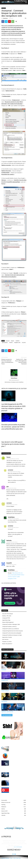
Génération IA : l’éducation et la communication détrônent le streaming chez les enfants (17, 762)
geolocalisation (5, 342)
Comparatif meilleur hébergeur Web (11, 624)
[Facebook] (2, 21)
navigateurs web (17, 342)
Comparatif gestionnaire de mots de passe (12, 630)
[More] (16, 21)
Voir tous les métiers (7, 715)
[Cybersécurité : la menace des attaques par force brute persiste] (5, 783)
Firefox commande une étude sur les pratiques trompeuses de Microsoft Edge (18, 755)
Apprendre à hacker (7, 637)
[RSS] (13, 854)
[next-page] (1, 449)
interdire (11, 342)
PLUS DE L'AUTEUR (20, 388)
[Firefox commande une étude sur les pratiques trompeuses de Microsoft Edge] (5, 756)
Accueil (2, 5)
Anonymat (8, 5)
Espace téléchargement (8, 622)
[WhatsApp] (12, 21)
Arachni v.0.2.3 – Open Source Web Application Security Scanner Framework (21, 362)
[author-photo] (14, 376)
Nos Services (5, 639)
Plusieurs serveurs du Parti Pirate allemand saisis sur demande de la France (7, 362)
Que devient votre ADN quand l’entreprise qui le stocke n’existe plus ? (13, 444)
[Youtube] (15, 854)
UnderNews (5, 18)
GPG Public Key (17, 858)
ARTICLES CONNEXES (8, 388)
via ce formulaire (18, 847)
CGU (11, 858)
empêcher (17, 340)
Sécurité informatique (7, 613)
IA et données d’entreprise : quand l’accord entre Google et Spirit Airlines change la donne (18, 748)
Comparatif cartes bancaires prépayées (11, 633)
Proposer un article (6, 641)
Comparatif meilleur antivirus (9, 626)
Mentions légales (5, 858)
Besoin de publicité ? (7, 643)
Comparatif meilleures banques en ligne (12, 635)
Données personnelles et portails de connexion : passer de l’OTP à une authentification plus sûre (13, 427)
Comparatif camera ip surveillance (10, 628)
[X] (6, 21)
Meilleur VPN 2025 (6, 615)
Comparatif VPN (6, 618)
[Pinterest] (9, 21)
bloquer (12, 340)
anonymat (7, 340)
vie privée (24, 342)
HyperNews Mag (6, 620)
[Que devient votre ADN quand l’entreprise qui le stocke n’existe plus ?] (14, 435)
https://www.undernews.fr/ (14, 380)
